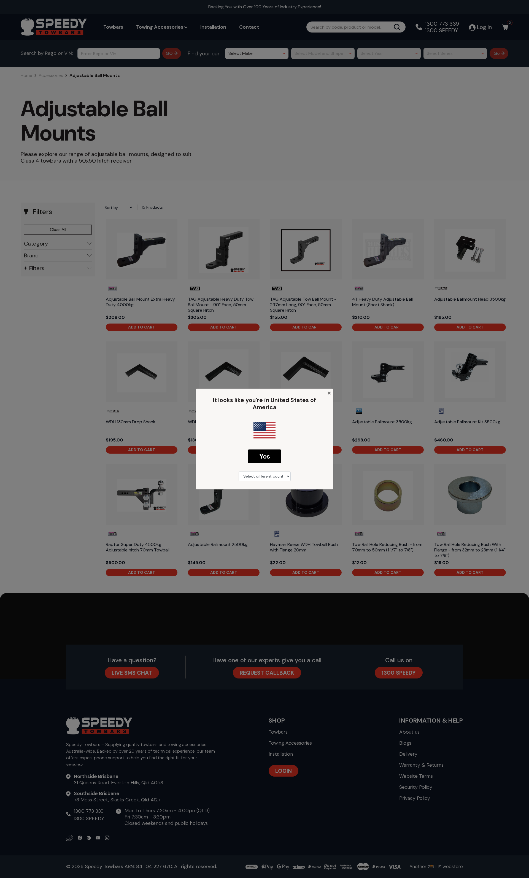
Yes (264, 456)
